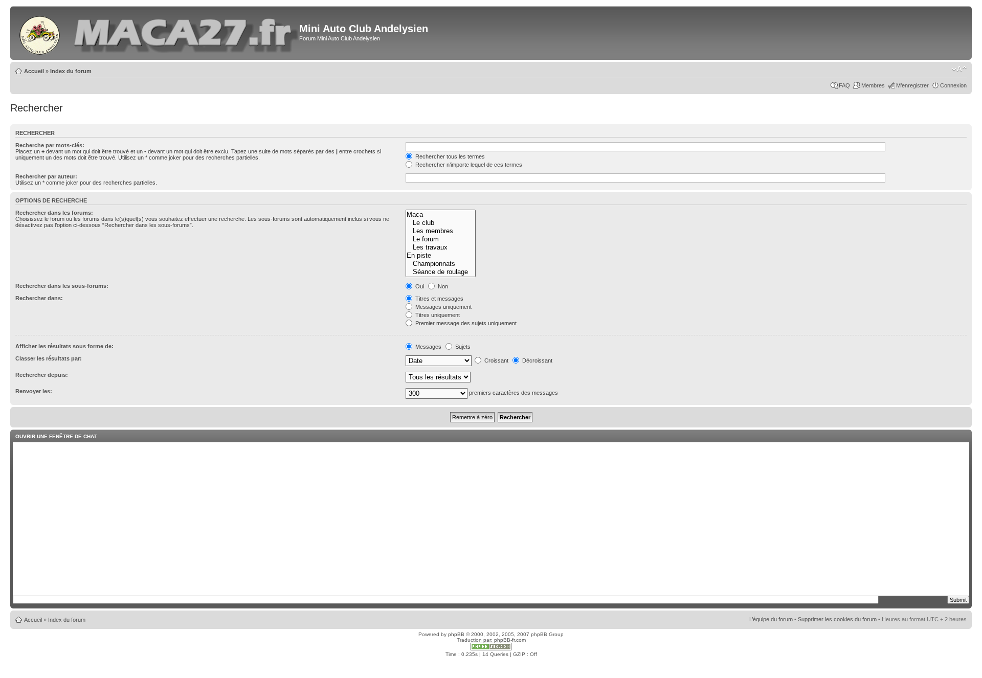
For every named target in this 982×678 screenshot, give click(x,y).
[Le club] (441, 223)
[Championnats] (441, 264)
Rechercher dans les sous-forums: (61, 286)
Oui (419, 286)
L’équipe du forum (771, 619)
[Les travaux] (441, 247)
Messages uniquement (443, 307)
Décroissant (536, 360)
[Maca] (441, 215)
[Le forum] (441, 239)
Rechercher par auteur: (46, 176)
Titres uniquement (437, 315)
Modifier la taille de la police (959, 69)
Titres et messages (438, 299)
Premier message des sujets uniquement (465, 323)
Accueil (34, 71)
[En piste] (441, 256)
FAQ (844, 85)
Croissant (495, 360)
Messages (427, 347)
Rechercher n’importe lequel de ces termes (468, 165)
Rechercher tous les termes (449, 156)
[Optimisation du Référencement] (491, 648)
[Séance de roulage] (441, 272)
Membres (873, 85)
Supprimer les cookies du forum (837, 619)
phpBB (456, 634)
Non (442, 286)
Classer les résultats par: (48, 358)
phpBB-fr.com (510, 640)
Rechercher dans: (39, 298)
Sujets (462, 347)
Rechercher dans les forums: (54, 213)
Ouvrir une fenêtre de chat (56, 436)
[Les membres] (441, 231)
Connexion (953, 85)
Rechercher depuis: (41, 375)
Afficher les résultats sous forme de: (64, 346)
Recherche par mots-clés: (49, 145)
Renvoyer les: (33, 391)
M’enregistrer (912, 85)
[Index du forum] (40, 33)
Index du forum (71, 71)
